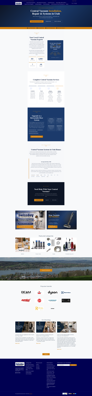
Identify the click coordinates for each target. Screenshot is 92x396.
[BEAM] (26, 292)
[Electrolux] (66, 292)
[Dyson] (53, 292)
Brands (67, 4)
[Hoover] (39, 300)
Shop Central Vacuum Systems (36, 21)
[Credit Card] (69, 393)
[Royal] (39, 308)
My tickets (37, 367)
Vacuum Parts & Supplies (30, 371)
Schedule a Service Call (50, 373)
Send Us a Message (57, 21)
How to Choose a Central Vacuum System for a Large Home (44, 335)
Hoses (54, 253)
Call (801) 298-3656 (39, 200)
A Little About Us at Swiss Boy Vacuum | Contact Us (51, 376)
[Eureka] (26, 300)
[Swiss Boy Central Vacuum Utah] (18, 3)
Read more (17, 343)
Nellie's (22, 253)
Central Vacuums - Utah (50, 372)
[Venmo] (75, 393)
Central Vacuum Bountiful (51, 365)
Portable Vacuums (69, 253)
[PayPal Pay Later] (74, 393)
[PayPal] (70, 393)
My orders (38, 365)
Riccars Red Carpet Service (51, 380)
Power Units (38, 253)
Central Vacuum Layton (50, 371)
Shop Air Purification (46, 270)
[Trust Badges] (64, 394)
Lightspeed (30, 393)
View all (46, 354)
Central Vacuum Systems (30, 364)
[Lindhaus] (53, 300)
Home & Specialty (28, 373)
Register (37, 364)
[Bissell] (39, 292)
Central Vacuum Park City (51, 381)
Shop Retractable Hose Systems (37, 136)
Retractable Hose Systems (30, 365)
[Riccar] (66, 300)
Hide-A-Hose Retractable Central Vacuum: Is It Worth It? (65, 335)
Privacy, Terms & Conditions (51, 377)
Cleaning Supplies (28, 372)
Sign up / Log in (74, 0)
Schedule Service (48, 21)
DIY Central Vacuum (50, 364)
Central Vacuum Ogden (50, 367)
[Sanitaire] (53, 308)
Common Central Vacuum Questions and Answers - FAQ (51, 384)
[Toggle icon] (72, 3)
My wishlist (38, 368)
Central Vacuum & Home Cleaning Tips (58, 4)
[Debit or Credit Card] (72, 393)
